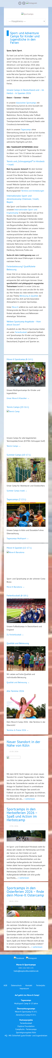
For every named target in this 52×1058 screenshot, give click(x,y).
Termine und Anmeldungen (32, 190)
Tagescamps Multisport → (18, 538)
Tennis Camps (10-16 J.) (18, 407)
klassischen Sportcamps (26, 102)
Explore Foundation (26, 1026)
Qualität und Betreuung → (18, 682)
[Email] (19, 4)
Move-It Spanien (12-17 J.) (19, 547)
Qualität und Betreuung (18, 643)
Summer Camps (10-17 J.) (19, 454)
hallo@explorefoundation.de (26, 971)
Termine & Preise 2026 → (18, 730)
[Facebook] (24, 4)
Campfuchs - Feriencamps (26, 1029)
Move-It (15, 307)
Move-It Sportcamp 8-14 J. (26, 1011)
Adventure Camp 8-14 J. (26, 1015)
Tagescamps (26, 129)
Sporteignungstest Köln (26, 1032)
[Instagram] (31, 3)
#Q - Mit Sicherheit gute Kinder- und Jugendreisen (26, 1035)
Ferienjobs (40, 985)
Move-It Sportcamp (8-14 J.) (20, 359)
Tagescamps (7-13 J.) (16, 499)
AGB (5, 985)
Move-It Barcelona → (16, 587)
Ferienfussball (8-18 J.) (17, 595)
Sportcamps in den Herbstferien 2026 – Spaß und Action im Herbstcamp (22, 814)
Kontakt (29, 985)
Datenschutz (16, 985)
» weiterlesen (29, 799)
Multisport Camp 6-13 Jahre (26, 1003)
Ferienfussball (21, 332)
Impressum (24, 988)
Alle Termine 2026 (15, 691)
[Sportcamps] (27, 14)
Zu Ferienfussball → (15, 634)
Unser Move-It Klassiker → (18, 398)
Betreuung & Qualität (29, 296)
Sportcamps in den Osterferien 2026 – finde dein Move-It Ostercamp (25, 891)
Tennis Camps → (14, 446)
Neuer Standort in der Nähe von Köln (23, 743)
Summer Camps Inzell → (17, 490)
